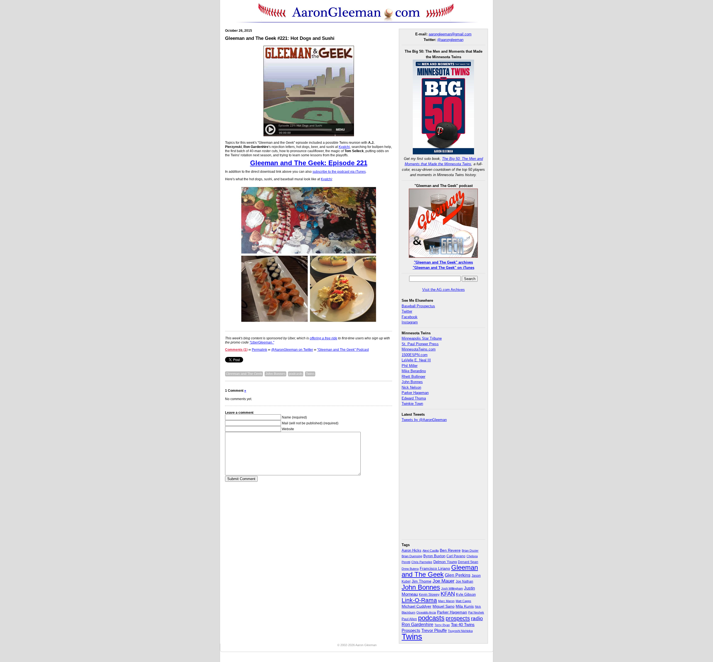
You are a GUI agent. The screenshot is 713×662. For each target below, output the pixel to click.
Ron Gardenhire (417, 624)
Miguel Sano (444, 606)
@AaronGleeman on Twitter (292, 350)
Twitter (407, 311)
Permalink (259, 350)
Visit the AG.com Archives (443, 290)
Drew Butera (410, 568)
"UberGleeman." (262, 342)
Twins (310, 374)
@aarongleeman (450, 40)
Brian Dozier (470, 550)
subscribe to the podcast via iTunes (339, 172)
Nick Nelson (411, 387)
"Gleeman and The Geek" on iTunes (443, 268)
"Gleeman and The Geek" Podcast (343, 350)
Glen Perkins (457, 575)
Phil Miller (409, 366)
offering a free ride (323, 338)
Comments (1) (236, 350)
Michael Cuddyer (416, 606)
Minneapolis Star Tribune (422, 338)
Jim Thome (421, 581)
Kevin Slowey (429, 595)
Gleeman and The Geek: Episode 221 (308, 163)
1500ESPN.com (415, 355)
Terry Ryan (442, 625)
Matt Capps (463, 601)
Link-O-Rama (419, 600)
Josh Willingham (452, 588)
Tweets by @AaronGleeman (424, 420)
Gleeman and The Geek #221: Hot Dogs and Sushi (279, 38)
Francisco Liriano (435, 568)
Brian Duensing (412, 556)
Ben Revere (450, 550)
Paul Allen (409, 619)
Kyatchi (344, 147)
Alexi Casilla (431, 550)
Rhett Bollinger (413, 376)
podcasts (295, 374)
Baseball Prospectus (418, 306)
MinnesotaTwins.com (419, 349)
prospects (458, 618)
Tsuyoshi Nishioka (460, 630)
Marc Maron (446, 601)
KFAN (448, 594)
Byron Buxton (434, 556)
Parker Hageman (415, 393)
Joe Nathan (464, 581)
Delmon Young (445, 562)
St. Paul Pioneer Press (420, 344)
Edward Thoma (414, 398)
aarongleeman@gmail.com (450, 34)
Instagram (410, 322)
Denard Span (468, 562)
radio (477, 618)
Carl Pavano (455, 556)
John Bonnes (275, 374)
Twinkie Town (412, 403)
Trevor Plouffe (434, 630)
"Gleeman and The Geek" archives (443, 262)
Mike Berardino (414, 371)
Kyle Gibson (466, 594)
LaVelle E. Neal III (416, 360)
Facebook (409, 317)
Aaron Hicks (411, 551)
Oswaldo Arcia (426, 612)
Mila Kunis (465, 606)
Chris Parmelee (421, 562)
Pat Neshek (476, 612)
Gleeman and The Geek (244, 374)
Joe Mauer (444, 581)
